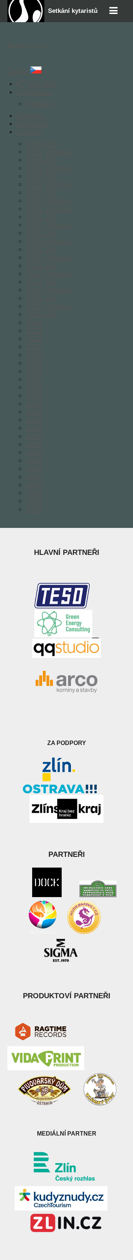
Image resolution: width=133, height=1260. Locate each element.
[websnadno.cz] (42, 933)
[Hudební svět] (83, 933)
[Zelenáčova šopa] (97, 894)
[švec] (99, 1103)
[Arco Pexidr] (66, 682)
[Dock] (47, 894)
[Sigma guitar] (60, 962)
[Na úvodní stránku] (25, 20)
